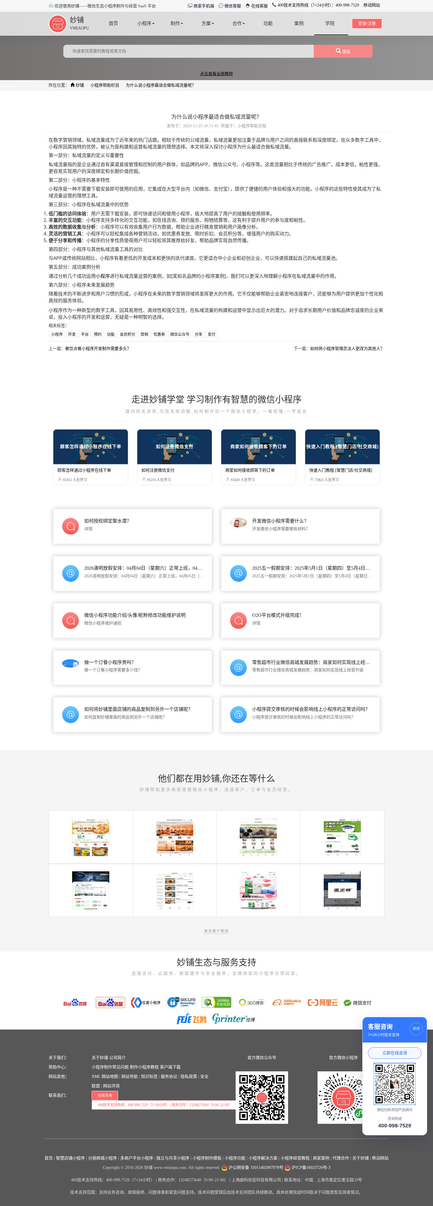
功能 (111, 334)
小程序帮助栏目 (104, 85)
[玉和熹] (258, 890)
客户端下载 (170, 1067)
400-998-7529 (394, 1126)
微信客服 (232, 6)
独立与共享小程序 (172, 1158)
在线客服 (259, 6)
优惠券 (159, 334)
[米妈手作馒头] (174, 890)
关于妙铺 (100, 1057)
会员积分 (127, 334)
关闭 (416, 1029)
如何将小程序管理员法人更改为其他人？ (347, 348)
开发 (72, 334)
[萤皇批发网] (258, 837)
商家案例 (321, 1158)
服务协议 (169, 1076)
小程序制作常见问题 (110, 1067)
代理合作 (341, 1158)
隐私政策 (189, 1076)
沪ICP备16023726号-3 (310, 1167)
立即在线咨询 (394, 1052)
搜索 (346, 51)
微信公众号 (179, 334)
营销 (144, 334)
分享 (198, 334)
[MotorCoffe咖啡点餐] (90, 890)
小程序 (103, 276)
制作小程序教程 (144, 1067)
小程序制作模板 (207, 1158)
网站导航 (129, 1076)
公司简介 (117, 1057)
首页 (48, 1158)
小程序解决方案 (263, 1158)
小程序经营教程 (295, 1158)
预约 (98, 334)
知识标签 (149, 1076)
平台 (85, 334)
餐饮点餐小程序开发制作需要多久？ (98, 348)
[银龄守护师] (174, 837)
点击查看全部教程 (216, 74)
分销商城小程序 (102, 1158)
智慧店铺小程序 (70, 1158)
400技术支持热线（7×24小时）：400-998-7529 (317, 5)
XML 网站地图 (105, 1076)
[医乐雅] (342, 890)
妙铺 (77, 20)
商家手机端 (203, 6)
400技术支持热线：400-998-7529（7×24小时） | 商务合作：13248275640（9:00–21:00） (165, 1105)
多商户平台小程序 (136, 1158)
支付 (211, 334)
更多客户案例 (216, 931)
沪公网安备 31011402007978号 (255, 1167)
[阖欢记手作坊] (90, 837)
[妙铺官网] (58, 23)
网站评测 (111, 1086)
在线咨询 (105, 1095)
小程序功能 (235, 1158)
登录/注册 (367, 23)
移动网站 (371, 5)
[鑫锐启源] (342, 837)
